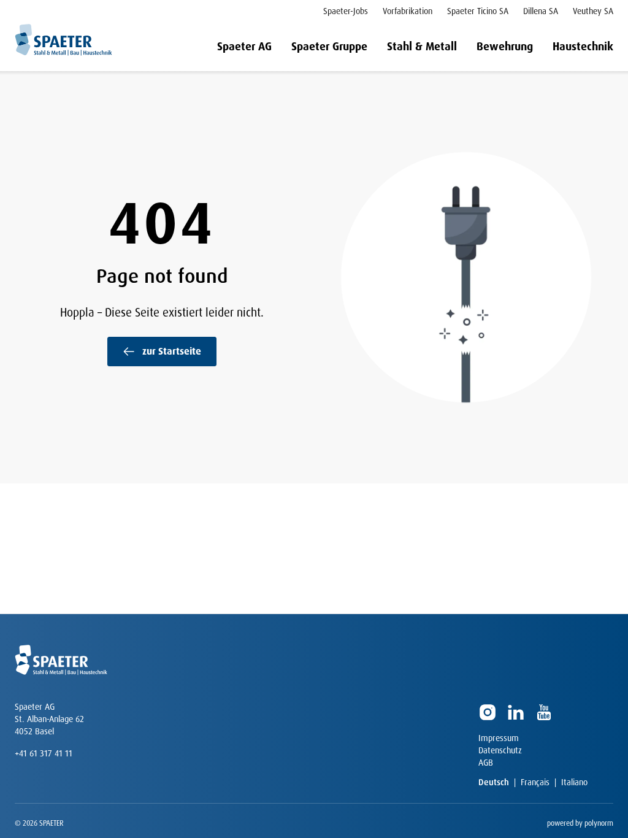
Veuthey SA (593, 11)
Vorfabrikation (407, 11)
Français (535, 782)
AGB (485, 762)
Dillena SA (540, 11)
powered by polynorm (580, 823)
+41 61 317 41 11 (43, 753)
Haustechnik (583, 46)
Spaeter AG (244, 46)
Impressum (498, 738)
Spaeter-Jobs (345, 11)
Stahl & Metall (422, 46)
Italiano (574, 782)
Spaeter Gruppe (329, 46)
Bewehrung (505, 46)
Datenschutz (500, 750)
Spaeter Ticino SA (477, 11)
